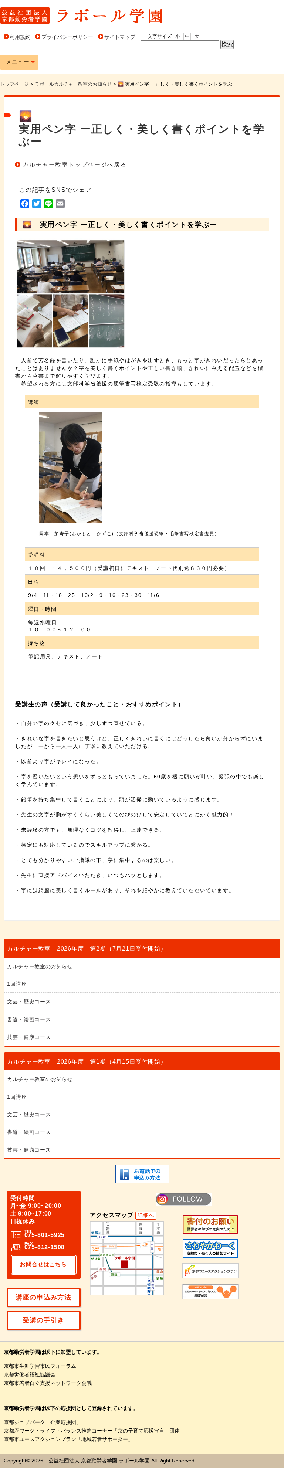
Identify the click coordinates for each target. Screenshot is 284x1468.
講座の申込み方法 (43, 1297)
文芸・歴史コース (29, 1002)
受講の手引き (43, 1320)
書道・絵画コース (29, 1019)
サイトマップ (119, 37)
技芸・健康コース (29, 1037)
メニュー (17, 62)
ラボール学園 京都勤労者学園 (81, 15)
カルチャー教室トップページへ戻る (75, 165)
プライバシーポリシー (67, 37)
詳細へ (146, 1215)
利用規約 (20, 37)
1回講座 (17, 984)
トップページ (14, 84)
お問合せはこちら (43, 1264)
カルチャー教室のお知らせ (40, 966)
